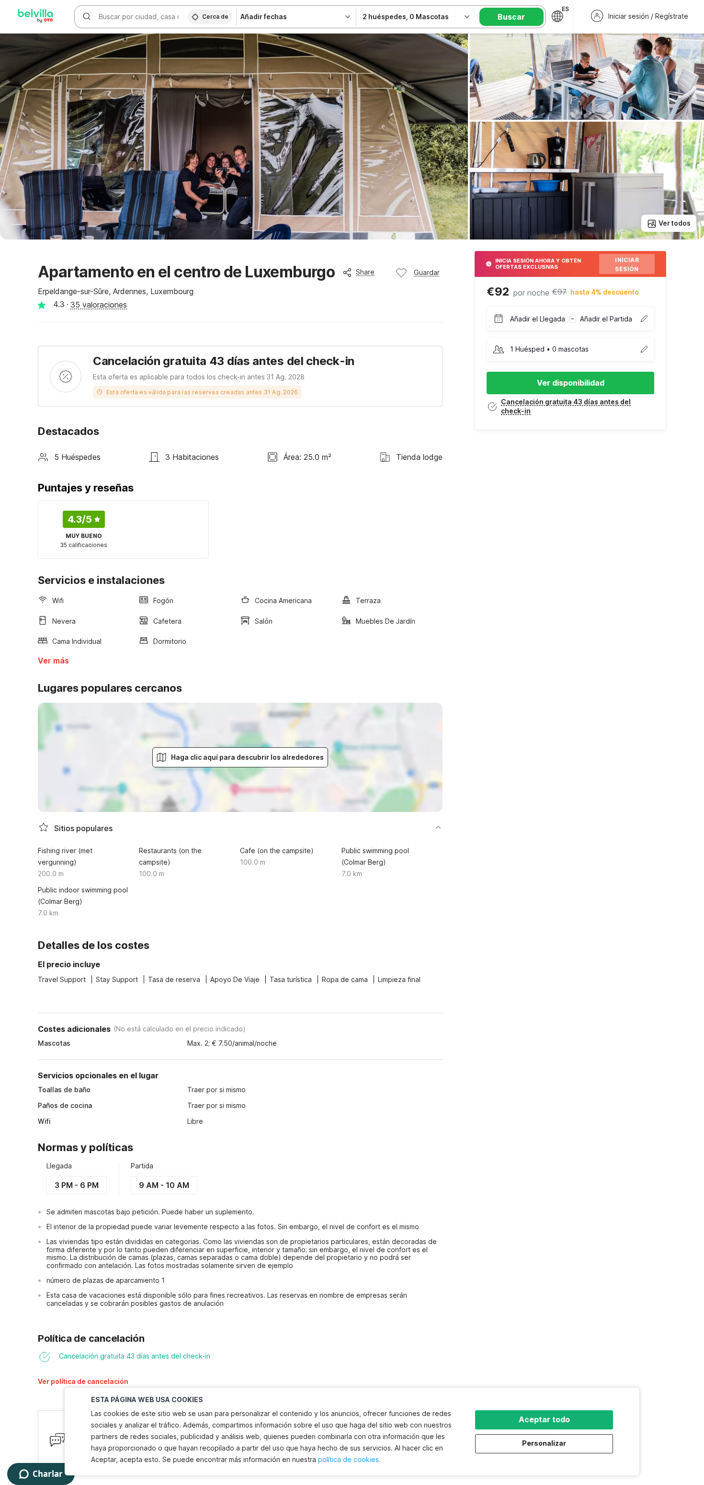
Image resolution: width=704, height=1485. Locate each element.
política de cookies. (349, 1459)
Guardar (427, 272)
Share (365, 272)
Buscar (511, 17)
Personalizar (544, 1443)
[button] (124, 1385)
